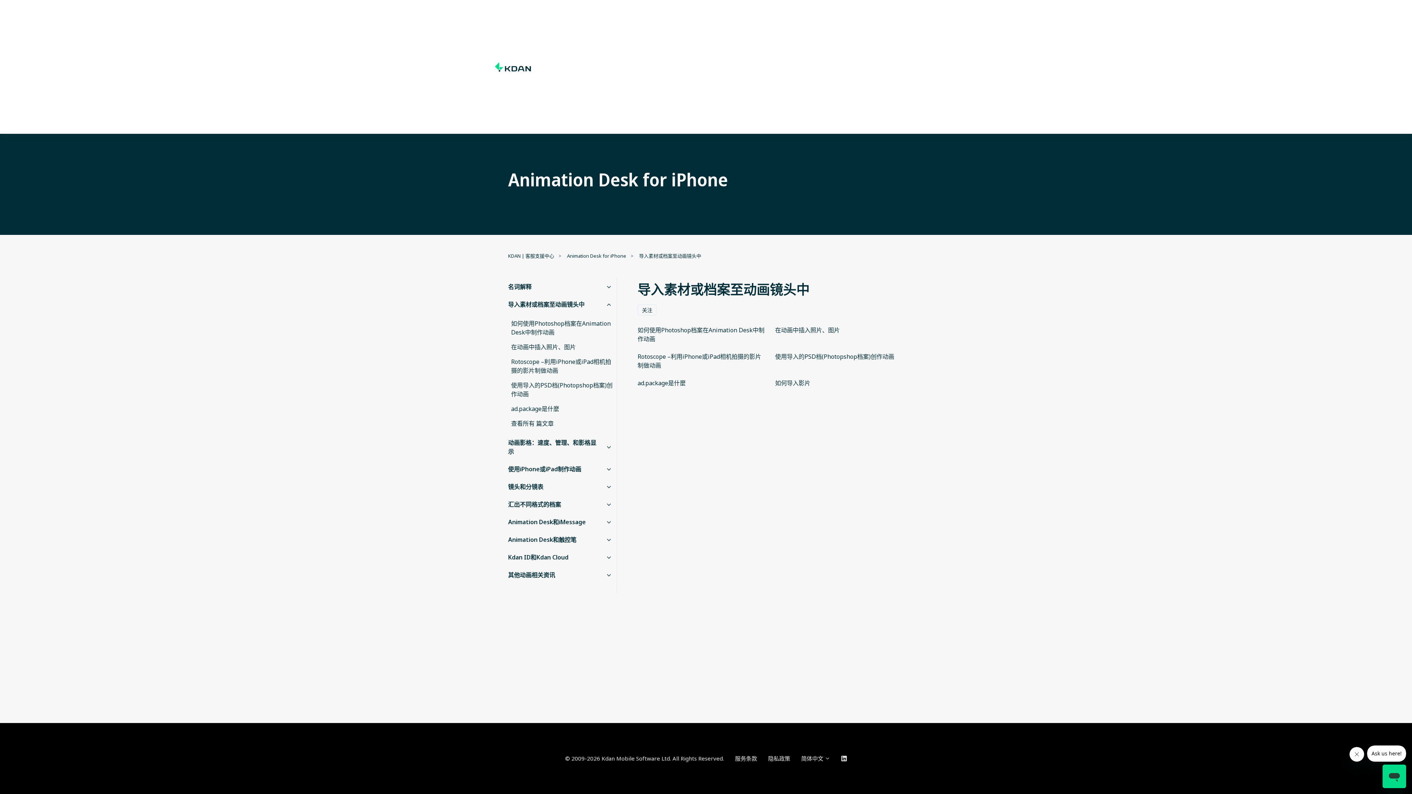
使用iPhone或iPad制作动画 (544, 469)
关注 (647, 310)
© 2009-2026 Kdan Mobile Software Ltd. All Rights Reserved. (644, 758)
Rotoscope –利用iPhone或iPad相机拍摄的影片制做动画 (561, 366)
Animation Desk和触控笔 (542, 540)
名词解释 (520, 287)
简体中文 (813, 758)
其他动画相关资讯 (531, 575)
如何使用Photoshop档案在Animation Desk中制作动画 (561, 327)
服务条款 (746, 758)
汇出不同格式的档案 (534, 504)
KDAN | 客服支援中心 (531, 256)
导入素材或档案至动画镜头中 (670, 256)
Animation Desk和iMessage (547, 522)
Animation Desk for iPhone (596, 256)
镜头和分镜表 (525, 487)
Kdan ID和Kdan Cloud (538, 557)
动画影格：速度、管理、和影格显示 (552, 447)
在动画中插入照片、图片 (543, 347)
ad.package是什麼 (535, 409)
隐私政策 (779, 758)
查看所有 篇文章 (532, 423)
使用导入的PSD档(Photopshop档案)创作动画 (562, 389)
